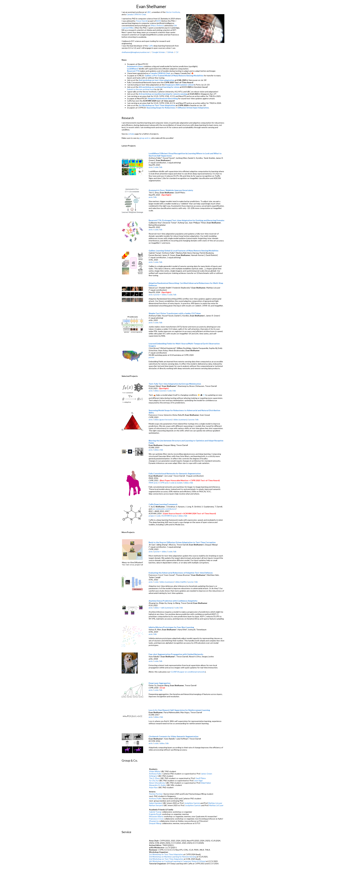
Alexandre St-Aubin (157, 785)
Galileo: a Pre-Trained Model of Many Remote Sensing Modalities (174, 75)
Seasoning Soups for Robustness (161, 107)
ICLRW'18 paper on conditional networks (187, 672)
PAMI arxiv (153, 483)
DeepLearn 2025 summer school (179, 85)
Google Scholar (158, 52)
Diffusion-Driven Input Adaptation (193, 107)
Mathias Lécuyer (215, 803)
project (152, 516)
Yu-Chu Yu (153, 780)
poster (151, 357)
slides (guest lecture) (163, 419)
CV (177, 52)
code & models (176, 483)
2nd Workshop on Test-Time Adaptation (166, 859)
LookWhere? (132, 68)
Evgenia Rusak (155, 814)
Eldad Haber (206, 783)
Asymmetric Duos (135, 66)
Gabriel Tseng (155, 812)
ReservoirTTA (133, 71)
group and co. (145, 138)
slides (156, 390)
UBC (149, 12)
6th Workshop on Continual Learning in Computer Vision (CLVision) (177, 861)
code (156, 167)
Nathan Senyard (156, 805)
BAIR (158, 21)
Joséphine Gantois (192, 803)
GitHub (170, 52)
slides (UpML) (181, 582)
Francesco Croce (156, 819)
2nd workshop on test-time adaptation (156, 80)
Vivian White (154, 771)
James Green (206, 773)
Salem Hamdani (155, 803)
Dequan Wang (155, 823)
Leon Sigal (198, 780)
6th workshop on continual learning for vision (159, 87)
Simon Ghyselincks (157, 783)
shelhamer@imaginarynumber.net (136, 52)
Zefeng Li (153, 776)
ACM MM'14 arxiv (169, 516)
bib (161, 167)
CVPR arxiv (164, 483)
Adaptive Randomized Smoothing (163, 98)
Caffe (150, 46)
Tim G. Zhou (154, 778)
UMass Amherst (157, 25)
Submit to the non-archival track (140, 89)
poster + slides (160, 294)
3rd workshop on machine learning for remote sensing (163, 94)
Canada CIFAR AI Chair (136, 14)
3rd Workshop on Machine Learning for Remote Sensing (172, 856)
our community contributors (164, 509)
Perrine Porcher (155, 794)
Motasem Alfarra (156, 816)
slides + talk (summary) (163, 607)
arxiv (151, 167)
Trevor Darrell (141, 21)
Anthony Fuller (155, 773)
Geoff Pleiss (200, 778)
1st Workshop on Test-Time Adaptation (157, 105)
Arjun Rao (153, 787)
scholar (131, 134)
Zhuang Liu (153, 821)
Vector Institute (173, 12)
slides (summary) (180, 419)
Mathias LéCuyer (216, 805)
